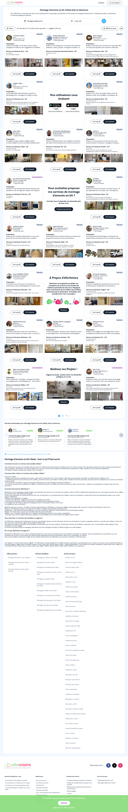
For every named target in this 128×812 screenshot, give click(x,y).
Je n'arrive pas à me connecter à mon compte (17, 783)
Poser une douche (71, 689)
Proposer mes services (42, 790)
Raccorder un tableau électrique (75, 611)
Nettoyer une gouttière (72, 748)
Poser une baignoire (71, 636)
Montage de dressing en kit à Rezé (48, 567)
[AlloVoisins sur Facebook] (108, 765)
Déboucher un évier (71, 719)
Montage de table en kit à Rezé (47, 591)
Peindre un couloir (71, 670)
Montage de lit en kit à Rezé (46, 562)
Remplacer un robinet (72, 699)
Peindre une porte (71, 641)
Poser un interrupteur (72, 592)
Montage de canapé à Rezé (45, 579)
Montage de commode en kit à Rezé (48, 595)
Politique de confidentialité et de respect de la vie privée (79, 783)
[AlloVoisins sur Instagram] (120, 765)
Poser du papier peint (72, 567)
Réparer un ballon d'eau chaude (75, 714)
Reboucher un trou (71, 577)
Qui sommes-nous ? (41, 780)
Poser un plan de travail (72, 626)
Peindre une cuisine (71, 587)
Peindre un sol (69, 572)
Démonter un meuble (72, 621)
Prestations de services (13, 454)
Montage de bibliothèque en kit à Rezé (49, 610)
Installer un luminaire (71, 616)
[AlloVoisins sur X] (114, 765)
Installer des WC (70, 631)
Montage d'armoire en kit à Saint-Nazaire (18, 570)
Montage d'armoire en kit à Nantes (19, 558)
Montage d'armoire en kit (40, 454)
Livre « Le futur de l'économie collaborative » (48, 792)
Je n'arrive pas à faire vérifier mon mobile (16, 780)
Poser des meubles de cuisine (74, 650)
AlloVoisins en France (41, 795)
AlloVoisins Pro (40, 785)
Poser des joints (70, 606)
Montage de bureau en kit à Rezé (47, 605)
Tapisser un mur (70, 582)
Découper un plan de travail (74, 709)
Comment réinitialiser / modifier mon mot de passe (17, 788)
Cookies (69, 793)
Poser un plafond (70, 645)
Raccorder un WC (71, 704)
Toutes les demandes (42, 788)
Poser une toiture (70, 655)
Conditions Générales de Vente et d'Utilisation (79, 780)
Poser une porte (70, 743)
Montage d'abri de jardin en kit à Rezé (49, 600)
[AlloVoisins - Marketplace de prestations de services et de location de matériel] (14, 4)
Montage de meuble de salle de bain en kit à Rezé (49, 585)
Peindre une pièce (71, 597)
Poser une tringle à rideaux (73, 562)
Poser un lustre (70, 733)
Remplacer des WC (71, 675)
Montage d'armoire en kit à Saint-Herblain (18, 563)
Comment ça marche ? (42, 783)
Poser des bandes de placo (74, 728)
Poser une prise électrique (73, 601)
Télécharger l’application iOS (105, 780)
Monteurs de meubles (26, 454)
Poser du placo (70, 665)
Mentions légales (71, 791)
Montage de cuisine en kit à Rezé (47, 558)
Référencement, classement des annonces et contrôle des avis (79, 787)
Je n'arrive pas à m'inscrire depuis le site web (17, 785)
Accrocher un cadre (71, 724)
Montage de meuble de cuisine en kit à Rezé (49, 573)
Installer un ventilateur (72, 694)
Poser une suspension (72, 660)
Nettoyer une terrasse (72, 680)
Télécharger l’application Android (107, 783)
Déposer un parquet (71, 738)
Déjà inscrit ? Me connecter (64, 807)
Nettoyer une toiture (72, 684)
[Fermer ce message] (124, 798)
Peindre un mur (70, 558)
